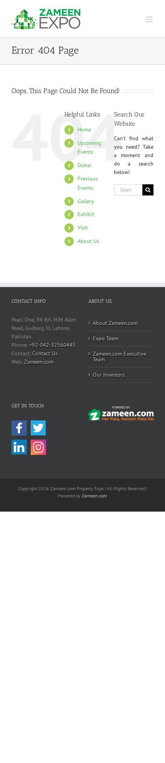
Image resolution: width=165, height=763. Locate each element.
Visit (83, 227)
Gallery (86, 201)
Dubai (84, 165)
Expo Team (105, 338)
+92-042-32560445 (52, 344)
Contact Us (45, 353)
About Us (88, 241)
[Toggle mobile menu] (149, 19)
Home (84, 129)
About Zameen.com (115, 323)
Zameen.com (38, 361)
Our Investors (109, 374)
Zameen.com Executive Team (119, 356)
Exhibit (86, 214)
